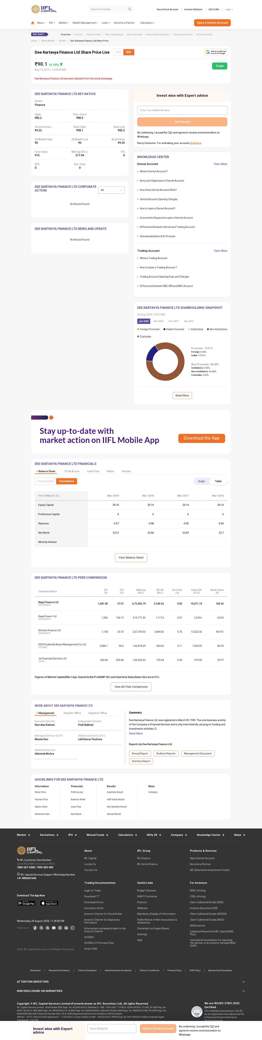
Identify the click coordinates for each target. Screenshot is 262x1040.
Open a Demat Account (105, 532)
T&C (112, 543)
